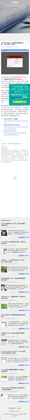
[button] (28, 43)
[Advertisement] (15, 25)
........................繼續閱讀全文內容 (19, 237)
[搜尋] (28, 3)
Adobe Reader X (5, 81)
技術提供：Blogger (15, 408)
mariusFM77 (18, 411)
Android (4, 146)
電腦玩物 (15, 2)
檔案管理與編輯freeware (15, 143)
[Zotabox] (0, 419)
